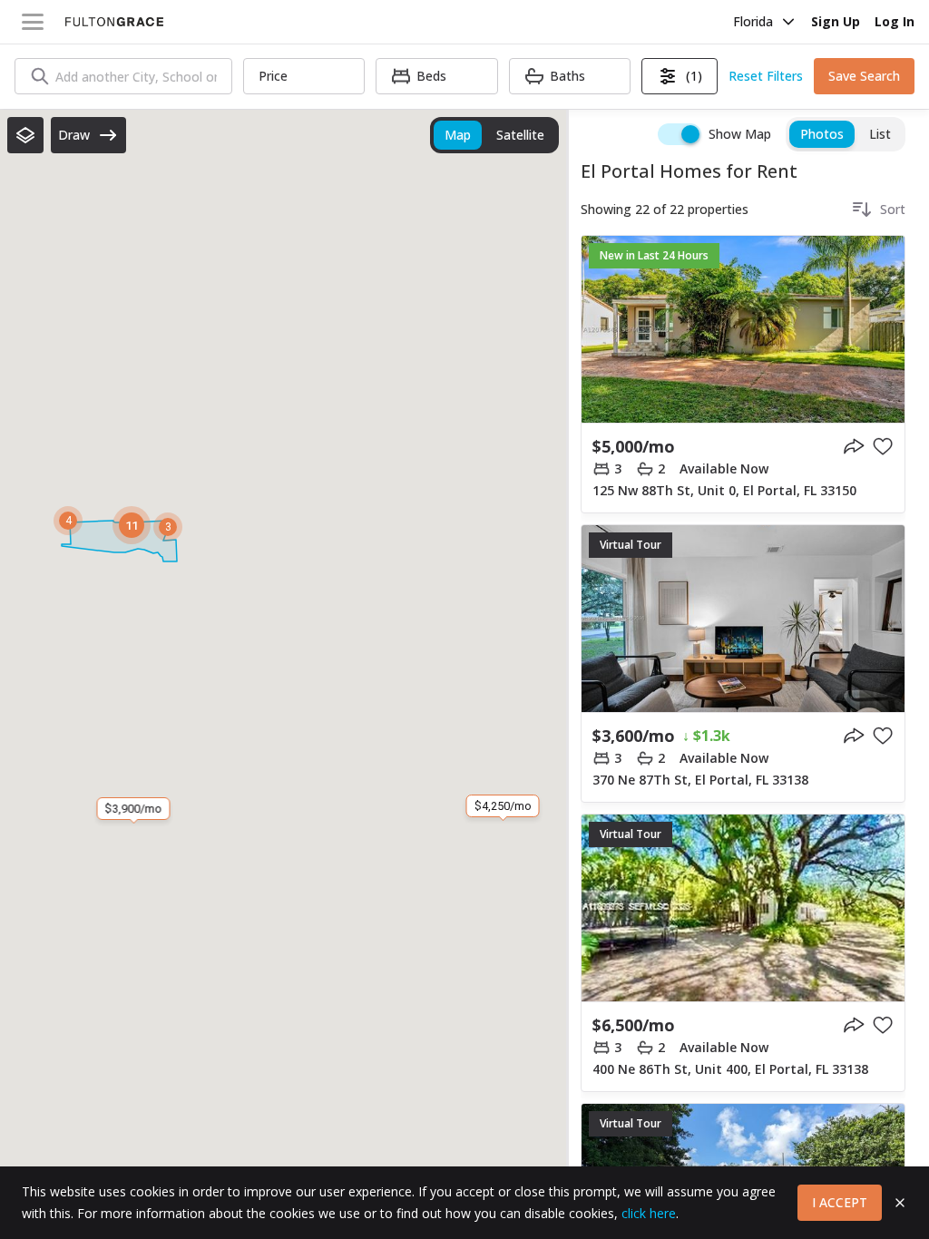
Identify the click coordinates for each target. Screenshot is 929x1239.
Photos (822, 133)
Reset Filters (766, 75)
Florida (753, 21)
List (880, 133)
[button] (25, 135)
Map (458, 134)
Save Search (864, 75)
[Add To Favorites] (883, 446)
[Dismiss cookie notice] (900, 1202)
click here (648, 1213)
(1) (694, 75)
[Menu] (33, 21)
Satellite (520, 134)
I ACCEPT (839, 1202)
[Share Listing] (854, 446)
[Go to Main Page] (114, 21)
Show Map (740, 133)
